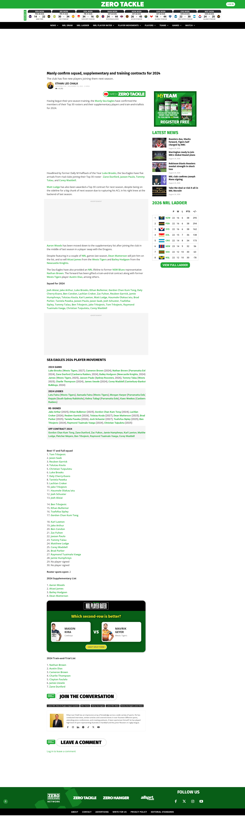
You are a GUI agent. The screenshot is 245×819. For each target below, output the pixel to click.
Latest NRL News (112, 706)
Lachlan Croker (87, 293)
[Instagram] (74, 727)
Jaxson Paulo (127, 176)
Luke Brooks (109, 173)
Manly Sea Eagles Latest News (132, 706)
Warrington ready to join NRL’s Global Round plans (182, 153)
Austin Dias (75, 276)
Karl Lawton (86, 297)
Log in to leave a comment (61, 751)
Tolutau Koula (70, 297)
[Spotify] (84, 727)
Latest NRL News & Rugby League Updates (63, 706)
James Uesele (92, 381)
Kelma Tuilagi (92, 398)
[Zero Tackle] (122, 4)
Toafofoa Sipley (122, 419)
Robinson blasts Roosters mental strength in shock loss (182, 166)
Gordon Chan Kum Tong (122, 290)
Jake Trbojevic (97, 304)
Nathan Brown (55, 273)
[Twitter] (184, 801)
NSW (115, 269)
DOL (168, 235)
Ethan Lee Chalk (66, 83)
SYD (168, 229)
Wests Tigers (99, 259)
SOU (168, 252)
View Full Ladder (175, 265)
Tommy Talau (63, 304)
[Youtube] (99, 727)
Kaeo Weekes (127, 398)
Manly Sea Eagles (105, 100)
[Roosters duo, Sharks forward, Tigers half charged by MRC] (159, 143)
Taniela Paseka (64, 300)
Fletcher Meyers (64, 436)
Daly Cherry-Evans (59, 476)
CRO (168, 240)
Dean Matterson (117, 255)
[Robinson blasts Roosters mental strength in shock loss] (159, 167)
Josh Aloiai (53, 290)
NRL (84, 255)
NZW (168, 218)
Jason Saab (96, 300)
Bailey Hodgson (121, 259)
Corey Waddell (67, 180)
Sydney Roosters (105, 377)
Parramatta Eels (138, 370)
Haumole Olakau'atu (120, 297)
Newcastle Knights (57, 263)
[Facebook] (68, 727)
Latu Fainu (53, 394)
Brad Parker (58, 550)
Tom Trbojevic (114, 304)
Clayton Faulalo (58, 679)
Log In (231, 4)
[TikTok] (89, 727)
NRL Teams (85, 706)
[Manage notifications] (5, 801)
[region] (96, 403)
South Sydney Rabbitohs (70, 398)
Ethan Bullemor (98, 290)
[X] (94, 727)
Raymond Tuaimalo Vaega (81, 422)
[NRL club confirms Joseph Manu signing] (159, 180)
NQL (168, 257)
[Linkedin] (79, 727)
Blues (121, 269)
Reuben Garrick (119, 293)
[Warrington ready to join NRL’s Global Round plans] (159, 156)
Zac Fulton (103, 293)
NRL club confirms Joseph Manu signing (182, 178)
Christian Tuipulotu (77, 308)
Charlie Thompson (66, 381)
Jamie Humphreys (113, 432)
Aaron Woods (54, 245)
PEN (168, 223)
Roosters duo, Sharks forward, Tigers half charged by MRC (180, 142)
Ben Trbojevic (79, 304)
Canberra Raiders (81, 374)
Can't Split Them (96, 647)
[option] (39, 15)
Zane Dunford (111, 176)
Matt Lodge (53, 187)
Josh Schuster (111, 300)
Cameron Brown (95, 370)
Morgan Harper (118, 394)
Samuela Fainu (84, 394)
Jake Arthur (66, 290)
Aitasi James (74, 259)
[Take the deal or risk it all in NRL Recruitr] (159, 191)
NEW (168, 246)
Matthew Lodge (60, 543)
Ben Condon (70, 293)
